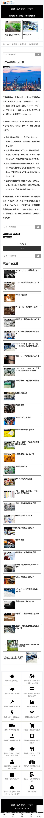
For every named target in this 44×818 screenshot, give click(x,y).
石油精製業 (8, 234)
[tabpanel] (13, 29)
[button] (38, 54)
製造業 (17, 234)
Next (41, 30)
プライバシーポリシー (22, 808)
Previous (3, 30)
